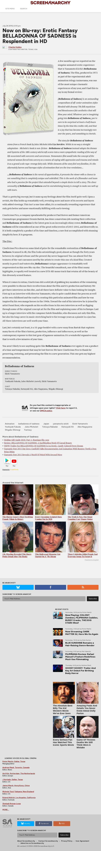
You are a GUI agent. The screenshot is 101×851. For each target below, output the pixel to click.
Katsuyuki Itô (68, 427)
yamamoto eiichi (60, 424)
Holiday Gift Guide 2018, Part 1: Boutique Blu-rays (26, 440)
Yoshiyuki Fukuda (13, 427)
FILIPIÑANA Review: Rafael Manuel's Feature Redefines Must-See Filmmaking (80, 657)
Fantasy (28, 430)
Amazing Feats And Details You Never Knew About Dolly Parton (87, 709)
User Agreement (82, 841)
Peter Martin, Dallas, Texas (13, 761)
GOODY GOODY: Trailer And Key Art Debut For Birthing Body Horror (80, 671)
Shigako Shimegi (12, 430)
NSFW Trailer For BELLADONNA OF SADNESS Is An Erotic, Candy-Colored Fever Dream (43, 445)
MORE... (5, 810)
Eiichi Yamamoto (80, 424)
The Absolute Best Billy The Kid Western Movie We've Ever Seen (62, 709)
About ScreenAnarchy (26, 841)
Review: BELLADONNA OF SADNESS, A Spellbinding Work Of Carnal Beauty (38, 442)
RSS (63, 823)
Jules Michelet (31, 427)
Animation (9, 424)
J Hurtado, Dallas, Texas (12, 780)
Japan (46, 424)
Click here (61, 408)
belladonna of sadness (28, 424)
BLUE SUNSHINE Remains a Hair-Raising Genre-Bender (79, 644)
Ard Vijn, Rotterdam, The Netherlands (18, 773)
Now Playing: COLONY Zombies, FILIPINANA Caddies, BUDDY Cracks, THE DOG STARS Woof (81, 619)
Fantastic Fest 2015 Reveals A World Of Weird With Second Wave (33, 454)
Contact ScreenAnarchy (48, 841)
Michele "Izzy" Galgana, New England (18, 792)
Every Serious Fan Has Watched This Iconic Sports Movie (63, 742)
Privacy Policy (66, 841)
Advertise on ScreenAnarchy (32, 843)
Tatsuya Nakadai (50, 427)
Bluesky (27, 823)
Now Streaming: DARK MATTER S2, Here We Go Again (81, 632)
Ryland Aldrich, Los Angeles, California (18, 798)
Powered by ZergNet (92, 560)
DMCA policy (46, 411)
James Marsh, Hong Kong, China (16, 786)
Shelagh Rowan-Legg (11, 804)
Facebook (45, 823)
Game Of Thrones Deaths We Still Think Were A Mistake (86, 744)
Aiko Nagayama (85, 427)
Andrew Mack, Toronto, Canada (15, 767)
